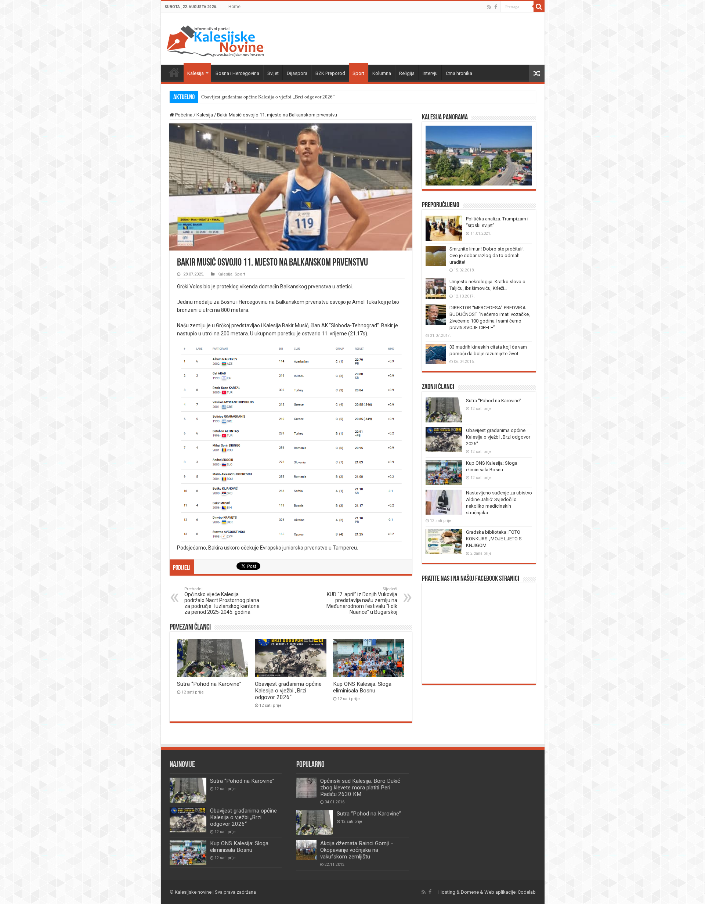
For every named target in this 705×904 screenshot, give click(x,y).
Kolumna (381, 73)
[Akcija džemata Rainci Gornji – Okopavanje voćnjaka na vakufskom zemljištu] (306, 850)
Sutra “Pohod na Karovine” (209, 684)
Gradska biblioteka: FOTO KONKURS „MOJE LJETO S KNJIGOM (494, 538)
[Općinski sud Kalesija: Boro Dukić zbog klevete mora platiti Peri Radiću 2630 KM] (306, 788)
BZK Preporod (330, 73)
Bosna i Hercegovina (237, 73)
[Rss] (489, 7)
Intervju (430, 73)
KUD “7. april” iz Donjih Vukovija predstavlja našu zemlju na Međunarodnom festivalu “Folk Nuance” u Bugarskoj (361, 601)
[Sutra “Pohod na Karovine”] (314, 822)
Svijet (273, 73)
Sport (358, 73)
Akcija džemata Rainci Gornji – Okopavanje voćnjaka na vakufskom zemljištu (357, 850)
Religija (407, 73)
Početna (174, 72)
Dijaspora (297, 73)
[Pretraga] (539, 6)
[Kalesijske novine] (215, 40)
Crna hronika (459, 73)
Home (234, 6)
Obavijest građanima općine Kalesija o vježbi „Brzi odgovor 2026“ (268, 97)
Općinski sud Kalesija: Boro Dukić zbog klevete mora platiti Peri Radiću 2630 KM (360, 787)
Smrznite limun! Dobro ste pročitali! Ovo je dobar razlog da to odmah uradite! (486, 255)
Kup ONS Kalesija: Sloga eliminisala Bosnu (362, 687)
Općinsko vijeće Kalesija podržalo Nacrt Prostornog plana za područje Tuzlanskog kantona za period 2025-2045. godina (222, 601)
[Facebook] (496, 7)
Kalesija (195, 73)
